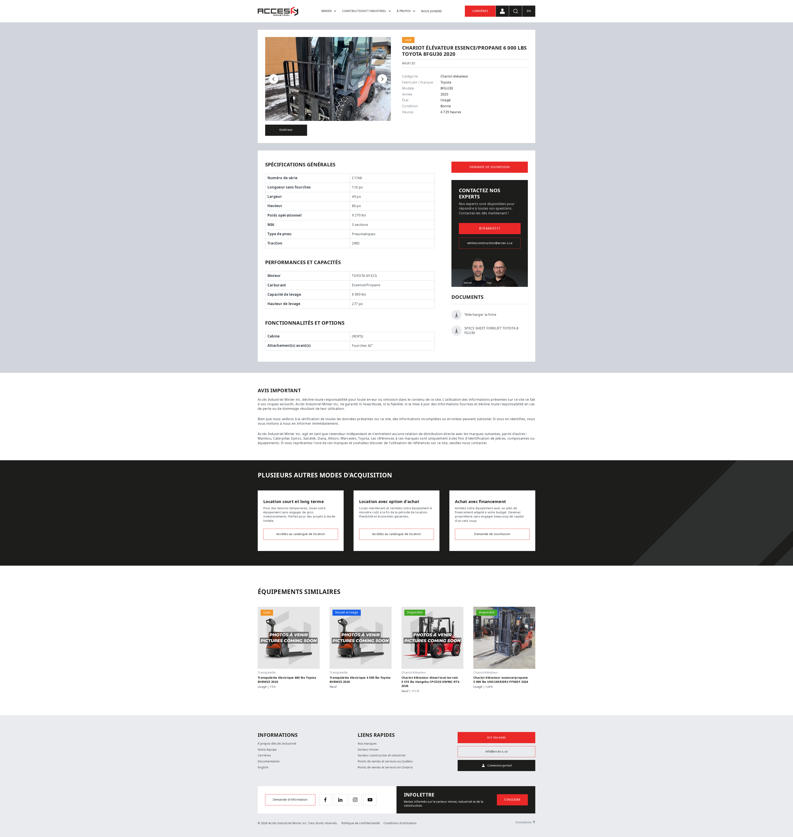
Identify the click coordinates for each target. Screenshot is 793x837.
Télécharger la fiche (480, 315)
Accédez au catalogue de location (300, 534)
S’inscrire (512, 799)
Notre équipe (267, 749)
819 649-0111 (489, 228)
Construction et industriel (364, 11)
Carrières (480, 11)
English (263, 767)
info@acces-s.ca (496, 751)
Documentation (269, 761)
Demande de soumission (490, 167)
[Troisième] (525, 822)
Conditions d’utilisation (400, 823)
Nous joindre (431, 11)
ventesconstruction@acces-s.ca (489, 243)
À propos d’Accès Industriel (277, 743)
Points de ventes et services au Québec (385, 761)
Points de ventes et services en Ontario (385, 767)
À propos (404, 11)
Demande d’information (290, 799)
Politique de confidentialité (360, 823)
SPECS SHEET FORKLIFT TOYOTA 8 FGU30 (491, 330)
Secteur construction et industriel (382, 755)
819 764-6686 (496, 737)
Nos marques (367, 743)
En (529, 11)
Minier (326, 11)
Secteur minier (368, 749)
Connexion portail (499, 765)
